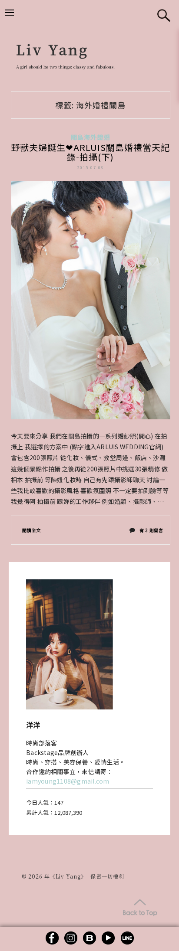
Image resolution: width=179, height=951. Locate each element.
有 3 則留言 (151, 532)
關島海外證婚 (91, 137)
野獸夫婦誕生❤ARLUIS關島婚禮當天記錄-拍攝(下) (90, 152)
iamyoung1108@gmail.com (67, 781)
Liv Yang (52, 49)
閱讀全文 (31, 530)
